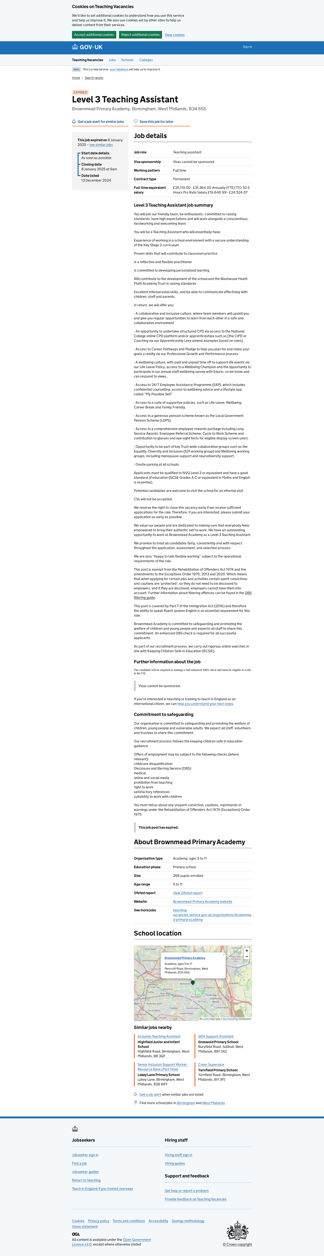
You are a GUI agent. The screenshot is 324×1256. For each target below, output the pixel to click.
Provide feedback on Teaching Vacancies (195, 1199)
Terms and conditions (129, 1221)
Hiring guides (175, 1163)
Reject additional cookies (140, 34)
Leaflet (205, 1018)
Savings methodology (188, 1221)
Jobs (112, 60)
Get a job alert (150, 1094)
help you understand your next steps (205, 704)
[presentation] (193, 983)
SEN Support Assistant (216, 1036)
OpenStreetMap (230, 1018)
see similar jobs (101, 145)
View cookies (175, 35)
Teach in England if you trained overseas (102, 1188)
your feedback (119, 69)
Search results (94, 78)
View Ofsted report (187, 893)
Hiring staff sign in (178, 1155)
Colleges (146, 60)
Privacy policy (98, 1221)
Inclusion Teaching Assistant (159, 1036)
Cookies (78, 1221)
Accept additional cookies (94, 34)
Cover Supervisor (211, 1064)
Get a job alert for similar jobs (101, 121)
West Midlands (213, 1103)
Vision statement (85, 1226)
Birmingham (186, 1103)
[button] (193, 983)
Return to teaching (86, 1180)
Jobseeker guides (85, 1172)
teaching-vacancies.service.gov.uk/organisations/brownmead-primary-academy (212, 915)
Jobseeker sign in (85, 1155)
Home (76, 78)
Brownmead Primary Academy (185, 958)
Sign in (247, 47)
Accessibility (158, 1221)
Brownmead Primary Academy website (202, 901)
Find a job (79, 1163)
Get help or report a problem (187, 1190)
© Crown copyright (237, 1244)
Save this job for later (156, 121)
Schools (128, 60)
